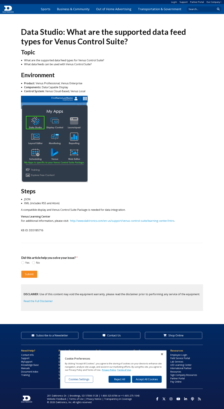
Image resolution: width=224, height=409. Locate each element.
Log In (174, 1)
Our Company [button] (213, 1)
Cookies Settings (79, 379)
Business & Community (73, 9)
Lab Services (176, 361)
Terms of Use (76, 398)
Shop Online (175, 335)
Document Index (29, 371)
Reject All (119, 379)
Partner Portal (197, 1)
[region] (113, 369)
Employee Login (178, 354)
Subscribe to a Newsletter (52, 335)
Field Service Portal (180, 358)
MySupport (26, 361)
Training (25, 374)
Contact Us (114, 335)
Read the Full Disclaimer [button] (38, 301)
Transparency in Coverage (118, 398)
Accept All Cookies (147, 379)
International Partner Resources (181, 370)
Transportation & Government (159, 9)
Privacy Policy (109, 369)
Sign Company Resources (183, 374)
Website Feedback (56, 398)
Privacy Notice (94, 398)
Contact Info (27, 354)
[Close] (162, 354)
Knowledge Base (30, 364)
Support (184, 1)
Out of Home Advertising (113, 9)
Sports (45, 9)
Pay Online (176, 381)
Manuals (25, 368)
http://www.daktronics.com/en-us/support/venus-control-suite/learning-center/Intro (122, 221)
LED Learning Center (181, 364)
